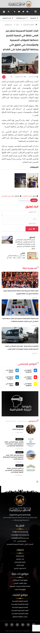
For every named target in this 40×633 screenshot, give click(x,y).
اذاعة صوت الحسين (20, 568)
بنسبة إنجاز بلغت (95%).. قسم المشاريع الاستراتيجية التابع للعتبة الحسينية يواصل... (13, 457)
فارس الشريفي (27, 195)
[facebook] (27, 11)
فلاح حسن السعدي (8, 195)
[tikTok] (6, 624)
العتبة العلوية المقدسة (20, 601)
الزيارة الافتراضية (20, 562)
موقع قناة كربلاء (20, 589)
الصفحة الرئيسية (28, 24)
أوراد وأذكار (20, 565)
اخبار (17, 24)
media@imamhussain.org (20, 538)
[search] (8, 12)
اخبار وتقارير (8, 24)
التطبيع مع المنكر (17, 429)
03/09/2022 (32, 76)
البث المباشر (20, 559)
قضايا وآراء (19, 426)
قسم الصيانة (23, 200)
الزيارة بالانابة (20, 555)
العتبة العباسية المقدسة (20, 613)
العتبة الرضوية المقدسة (20, 607)
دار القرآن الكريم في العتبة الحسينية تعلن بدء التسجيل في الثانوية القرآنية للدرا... (14, 470)
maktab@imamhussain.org (20, 534)
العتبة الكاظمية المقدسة (20, 604)
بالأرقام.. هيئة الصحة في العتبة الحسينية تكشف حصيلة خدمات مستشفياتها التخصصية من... (14, 444)
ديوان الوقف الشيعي (20, 583)
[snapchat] (12, 624)
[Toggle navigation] (35, 11)
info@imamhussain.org (20, 531)
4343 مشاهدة (19, 76)
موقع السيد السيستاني (20, 580)
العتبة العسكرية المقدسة (20, 610)
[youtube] (19, 11)
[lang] (4, 12)
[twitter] (23, 11)
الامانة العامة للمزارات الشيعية (20, 586)
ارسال (30, 229)
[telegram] (17, 624)
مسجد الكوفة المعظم (20, 616)
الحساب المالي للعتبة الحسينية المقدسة (20, 544)
